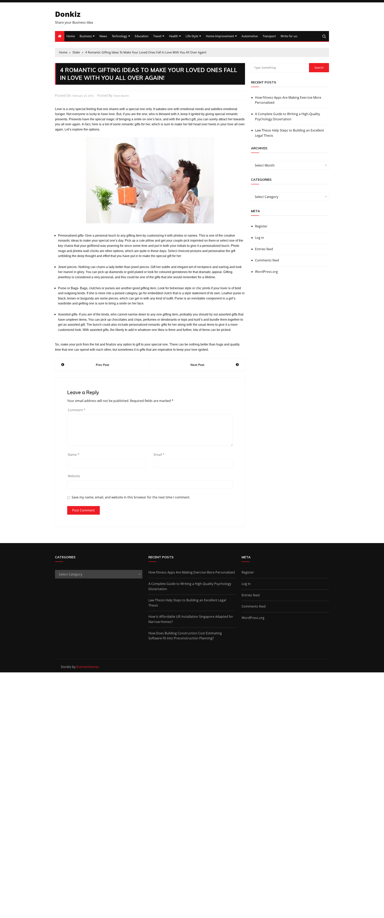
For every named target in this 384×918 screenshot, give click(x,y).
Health (173, 36)
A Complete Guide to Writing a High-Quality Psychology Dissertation (287, 116)
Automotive (250, 36)
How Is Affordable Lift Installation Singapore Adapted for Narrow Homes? (190, 619)
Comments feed (267, 260)
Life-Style (192, 36)
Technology (119, 36)
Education (141, 36)
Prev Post (102, 365)
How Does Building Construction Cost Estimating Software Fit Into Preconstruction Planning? (185, 636)
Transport (269, 36)
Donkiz (67, 14)
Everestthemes (87, 667)
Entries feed (264, 249)
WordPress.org (266, 271)
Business (86, 36)
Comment (76, 410)
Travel (157, 36)
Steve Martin (121, 95)
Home (70, 36)
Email (159, 454)
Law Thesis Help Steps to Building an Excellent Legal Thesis (289, 133)
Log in (259, 237)
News (103, 36)
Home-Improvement (220, 36)
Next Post (197, 365)
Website (74, 476)
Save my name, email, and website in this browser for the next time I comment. (131, 497)
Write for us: (289, 36)
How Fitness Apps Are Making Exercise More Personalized (288, 100)
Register (261, 226)
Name (73, 454)
